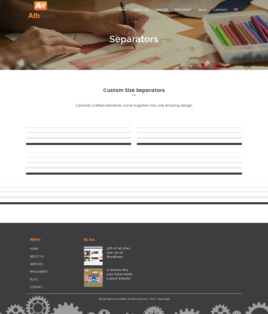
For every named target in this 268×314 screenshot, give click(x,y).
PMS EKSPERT (39, 271)
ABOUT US (37, 256)
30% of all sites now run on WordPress (118, 252)
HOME (34, 248)
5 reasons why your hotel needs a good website (120, 274)
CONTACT (36, 287)
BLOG (34, 279)
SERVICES (36, 264)
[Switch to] (236, 10)
